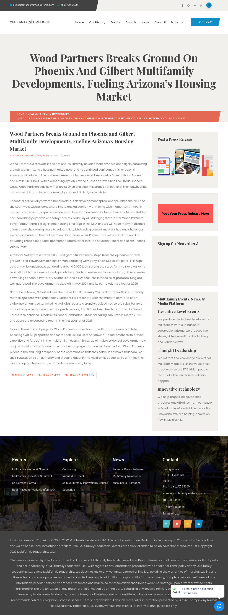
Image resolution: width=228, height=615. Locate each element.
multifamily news (49, 375)
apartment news (22, 375)
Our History (97, 22)
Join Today (205, 21)
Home (79, 22)
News (145, 22)
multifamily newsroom (80, 375)
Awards (130, 22)
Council (160, 22)
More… (175, 22)
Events (115, 22)
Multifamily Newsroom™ (52, 114)
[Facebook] (166, 524)
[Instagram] (187, 524)
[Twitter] (176, 524)
